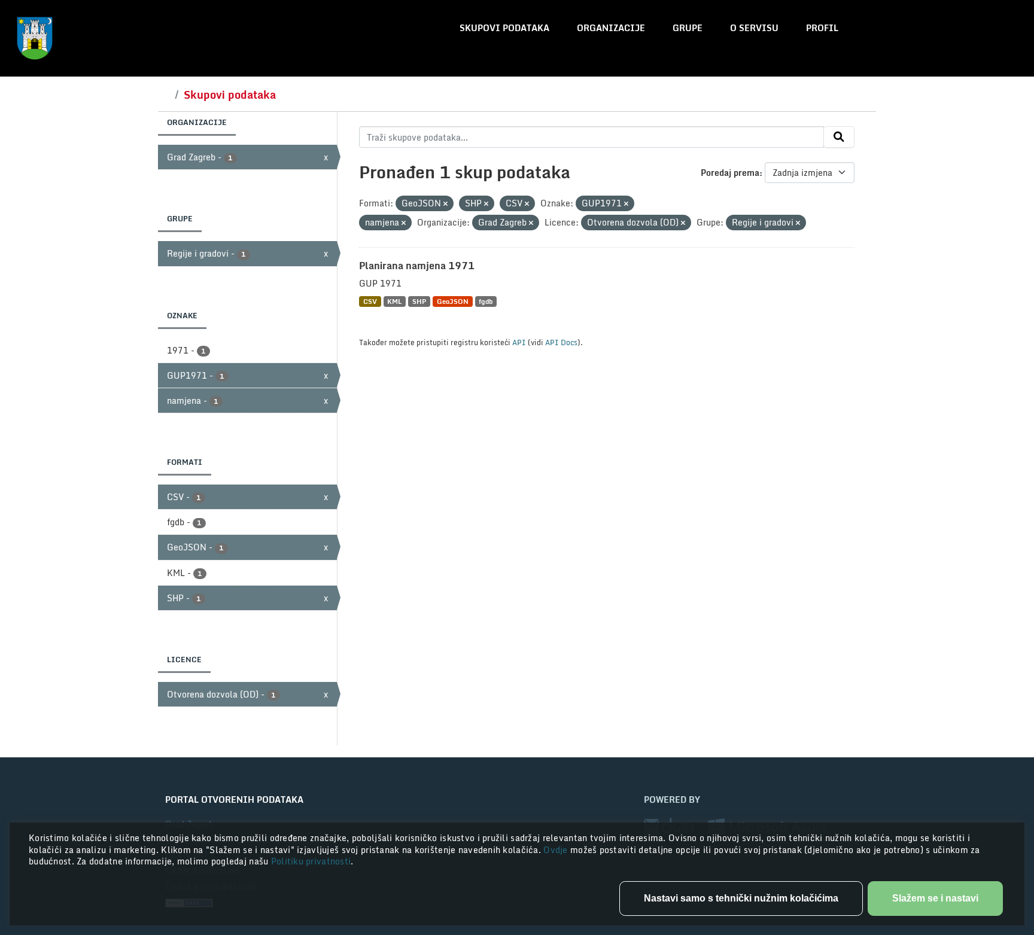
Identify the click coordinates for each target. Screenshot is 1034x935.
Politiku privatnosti (311, 861)
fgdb (485, 301)
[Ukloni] (445, 204)
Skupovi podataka (504, 28)
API (519, 342)
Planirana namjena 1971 (417, 265)
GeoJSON (453, 301)
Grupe (687, 28)
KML (394, 301)
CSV (370, 301)
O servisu (754, 28)
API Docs (561, 342)
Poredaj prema (730, 172)
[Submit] (838, 137)
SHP (419, 301)
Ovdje (556, 850)
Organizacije (611, 28)
